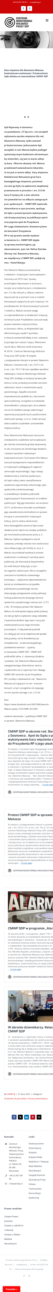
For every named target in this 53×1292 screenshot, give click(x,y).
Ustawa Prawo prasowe (11, 1218)
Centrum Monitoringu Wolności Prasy (22, 1260)
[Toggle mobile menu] (47, 20)
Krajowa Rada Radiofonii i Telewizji (39, 1159)
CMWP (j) (11, 1094)
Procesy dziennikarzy (37, 1098)
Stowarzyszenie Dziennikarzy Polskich (36, 1148)
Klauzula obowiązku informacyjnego (29, 1269)
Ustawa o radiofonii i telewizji (13, 1227)
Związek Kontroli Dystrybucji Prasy (37, 1177)
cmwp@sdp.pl (35, 2)
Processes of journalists (15, 1098)
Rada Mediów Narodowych (35, 1168)
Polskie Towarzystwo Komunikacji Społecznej (35, 1191)
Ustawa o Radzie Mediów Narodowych (12, 1239)
